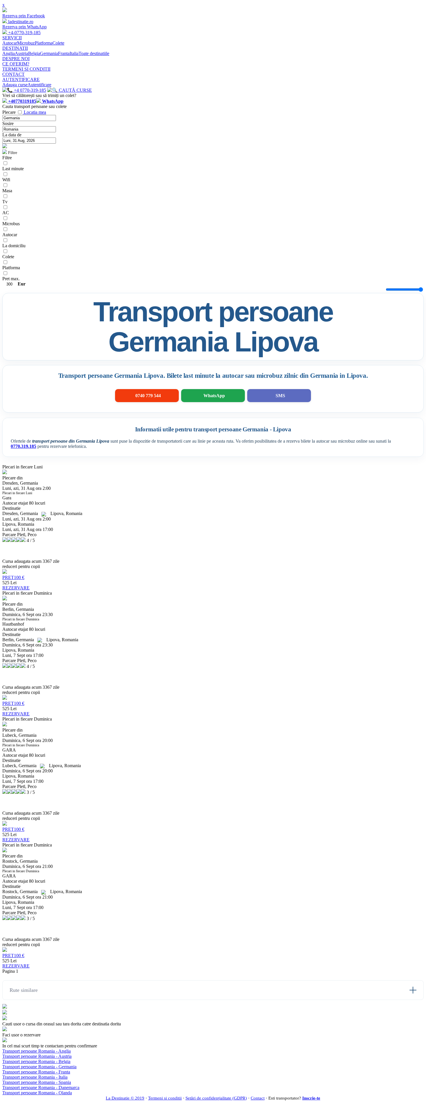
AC (5, 212)
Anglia (8, 53)
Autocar (9, 43)
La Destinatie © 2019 (125, 1098)
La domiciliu (14, 245)
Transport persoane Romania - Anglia (36, 1051)
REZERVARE (16, 587)
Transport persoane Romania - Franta (36, 1071)
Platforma (43, 43)
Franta (64, 53)
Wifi (6, 179)
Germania (49, 53)
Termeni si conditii (165, 1098)
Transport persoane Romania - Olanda (37, 1092)
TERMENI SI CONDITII (26, 69)
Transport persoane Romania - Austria (37, 1056)
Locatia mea (35, 112)
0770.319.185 (23, 446)
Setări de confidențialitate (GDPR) (216, 1098)
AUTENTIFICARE (21, 79)
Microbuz (26, 43)
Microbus (11, 223)
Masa (7, 190)
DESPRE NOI (16, 58)
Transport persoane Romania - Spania (36, 1082)
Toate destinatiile (94, 53)
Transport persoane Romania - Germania (39, 1066)
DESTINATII (15, 48)
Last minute (13, 168)
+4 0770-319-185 (29, 90)
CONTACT (13, 74)
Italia (74, 53)
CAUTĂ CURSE (75, 90)
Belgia (34, 53)
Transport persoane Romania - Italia (35, 1077)
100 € (13, 577)
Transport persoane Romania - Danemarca (40, 1087)
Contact (258, 1098)
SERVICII (12, 37)
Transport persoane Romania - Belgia (36, 1061)
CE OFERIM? (15, 63)
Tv (5, 201)
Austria (21, 53)
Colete (58, 43)
